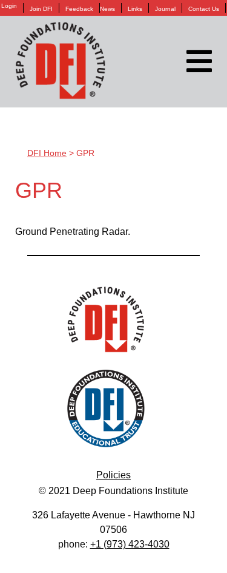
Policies (113, 475)
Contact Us (203, 8)
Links (135, 8)
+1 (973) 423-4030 (129, 544)
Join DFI (41, 8)
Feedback (79, 8)
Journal (165, 8)
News (107, 8)
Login (9, 6)
